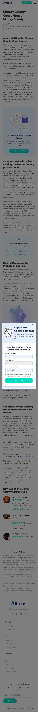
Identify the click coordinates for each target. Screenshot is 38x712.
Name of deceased (10, 353)
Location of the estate (11, 367)
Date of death (9, 360)
